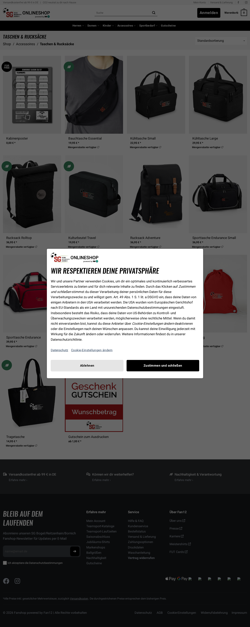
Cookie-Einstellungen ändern (92, 350)
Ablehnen (87, 365)
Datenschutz (59, 350)
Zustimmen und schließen (163, 365)
